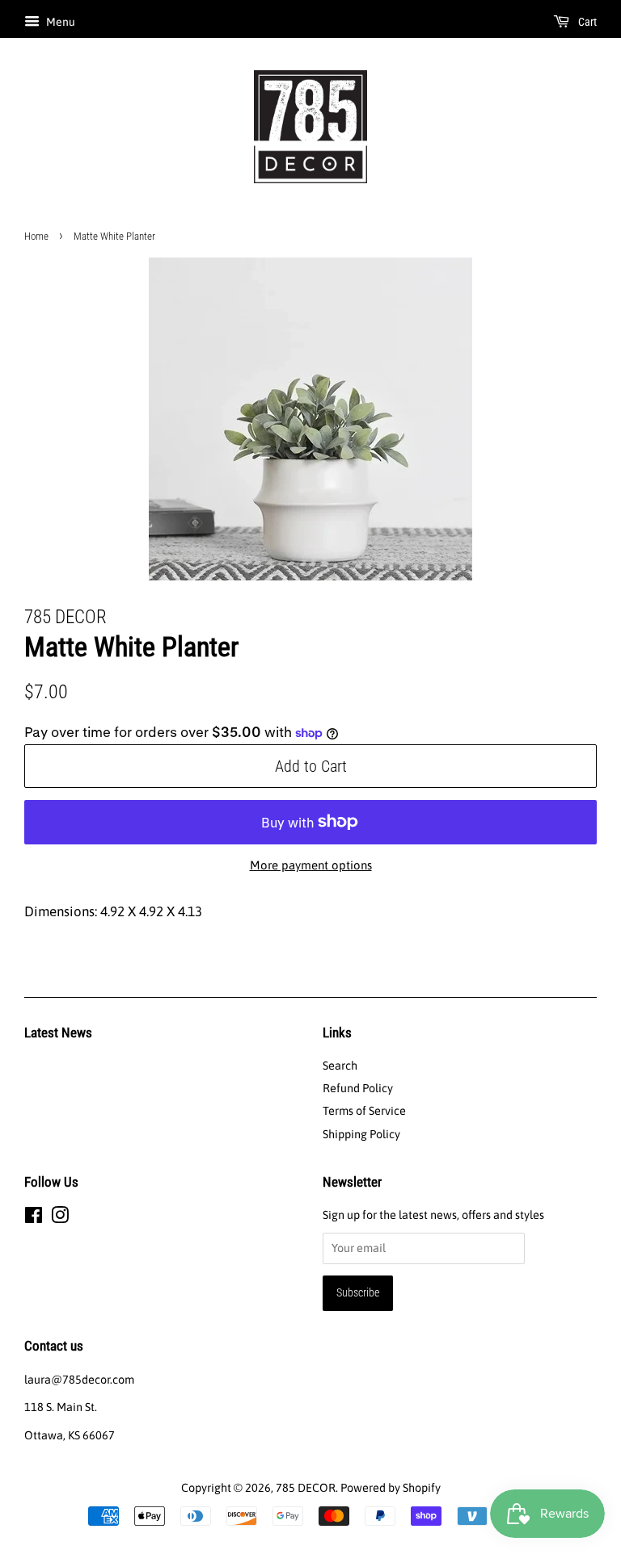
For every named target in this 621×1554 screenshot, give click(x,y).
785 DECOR (306, 1487)
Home (36, 236)
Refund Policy (358, 1088)
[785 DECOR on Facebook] (33, 1218)
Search (340, 1065)
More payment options (311, 865)
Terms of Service (364, 1110)
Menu (59, 21)
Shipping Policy (361, 1134)
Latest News (58, 1032)
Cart (586, 21)
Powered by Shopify (390, 1487)
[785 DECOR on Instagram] (60, 1218)
